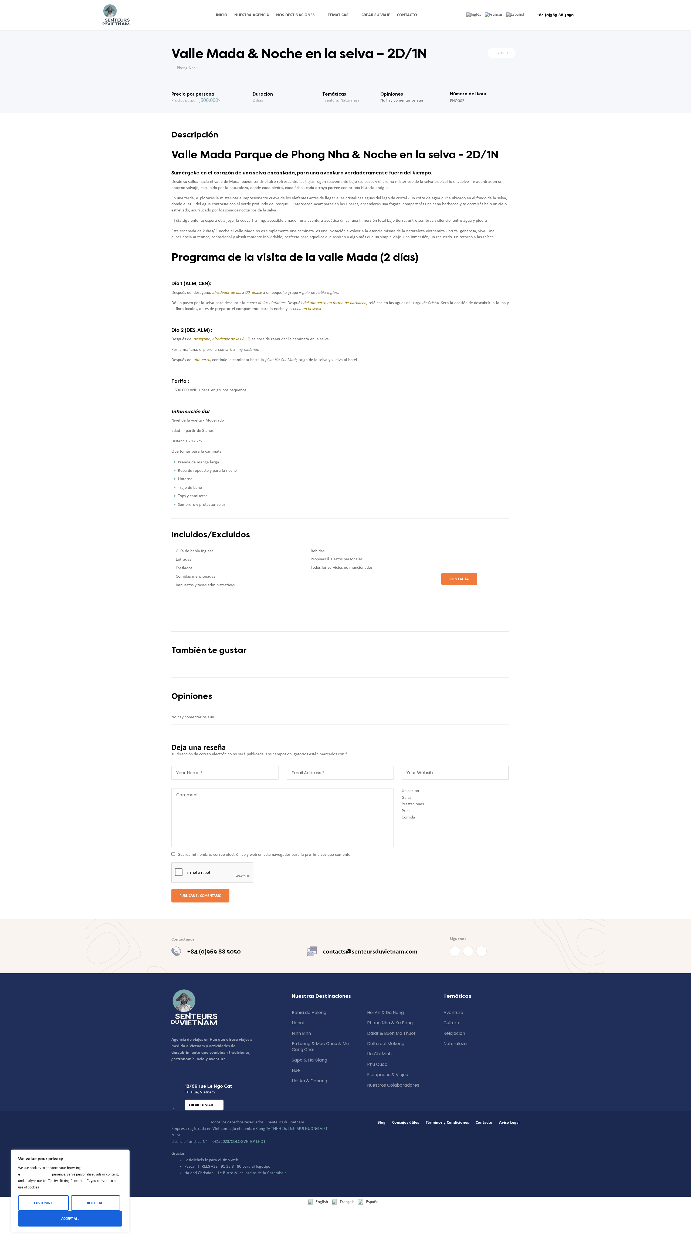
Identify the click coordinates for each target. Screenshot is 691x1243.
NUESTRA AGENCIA (251, 14)
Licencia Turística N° (189, 1142)
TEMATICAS (338, 14)
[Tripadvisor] (481, 951)
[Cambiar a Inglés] (475, 14)
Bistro (228, 1173)
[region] (70, 1191)
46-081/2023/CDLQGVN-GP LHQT (236, 1142)
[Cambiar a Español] (517, 14)
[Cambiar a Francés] (495, 14)
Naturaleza (350, 100)
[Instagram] (468, 951)
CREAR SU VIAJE (375, 14)
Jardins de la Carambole (265, 1173)
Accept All (70, 1218)
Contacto (407, 14)
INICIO (221, 14)
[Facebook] (455, 951)
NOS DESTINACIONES (295, 14)
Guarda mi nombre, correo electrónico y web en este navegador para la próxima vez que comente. (264, 855)
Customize (43, 1203)
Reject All (95, 1203)
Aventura (330, 100)
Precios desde (183, 101)
